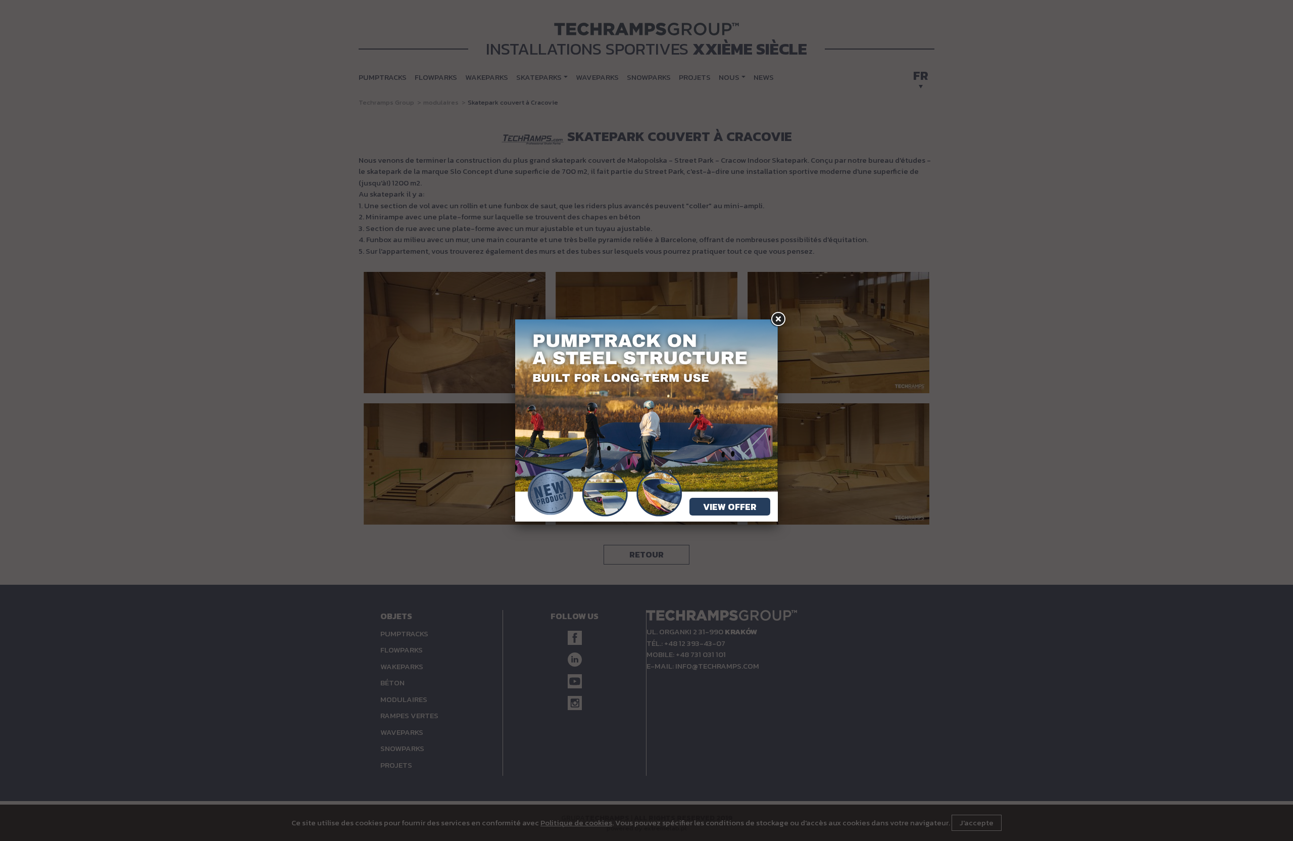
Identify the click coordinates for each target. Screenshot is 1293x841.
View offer (730, 506)
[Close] (778, 319)
